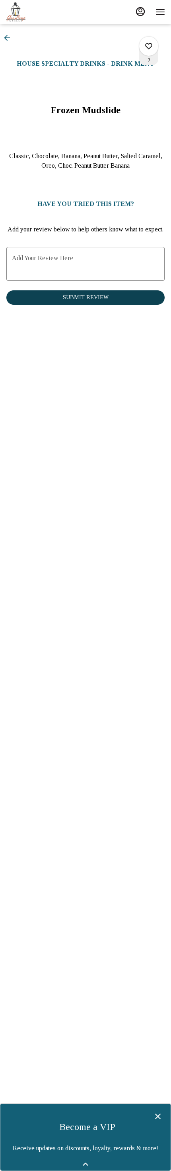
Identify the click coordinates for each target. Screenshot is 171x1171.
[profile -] (140, 11)
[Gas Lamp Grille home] (42, 12)
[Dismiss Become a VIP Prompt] (157, 1116)
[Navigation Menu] (160, 12)
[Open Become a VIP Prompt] (85, 1164)
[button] (9, 37)
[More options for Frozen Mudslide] (148, 46)
